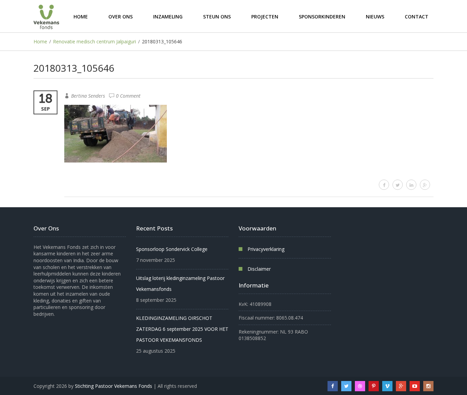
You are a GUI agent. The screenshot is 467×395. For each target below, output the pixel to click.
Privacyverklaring (266, 249)
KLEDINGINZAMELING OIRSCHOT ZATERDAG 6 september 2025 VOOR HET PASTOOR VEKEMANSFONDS (182, 329)
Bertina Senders (88, 96)
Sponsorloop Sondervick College (172, 249)
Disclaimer (259, 269)
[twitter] (397, 185)
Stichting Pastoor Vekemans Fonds (113, 386)
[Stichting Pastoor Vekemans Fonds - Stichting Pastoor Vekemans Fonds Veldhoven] (46, 16)
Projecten (264, 16)
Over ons (120, 16)
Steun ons (217, 16)
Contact (416, 16)
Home (81, 16)
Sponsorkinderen (322, 16)
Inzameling (168, 16)
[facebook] (384, 185)
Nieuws (375, 16)
